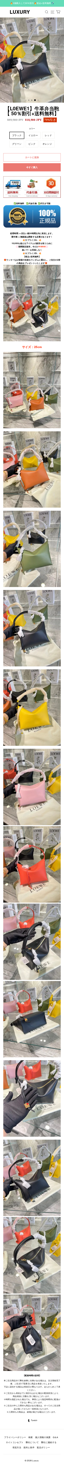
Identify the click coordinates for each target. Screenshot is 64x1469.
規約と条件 (28, 1447)
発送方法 (16, 1447)
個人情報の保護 (42, 1437)
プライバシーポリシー (15, 1437)
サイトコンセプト (14, 1442)
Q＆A (55, 1437)
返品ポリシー (43, 1447)
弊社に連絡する (48, 1442)
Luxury (20, 12)
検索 (30, 1437)
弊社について (32, 1442)
